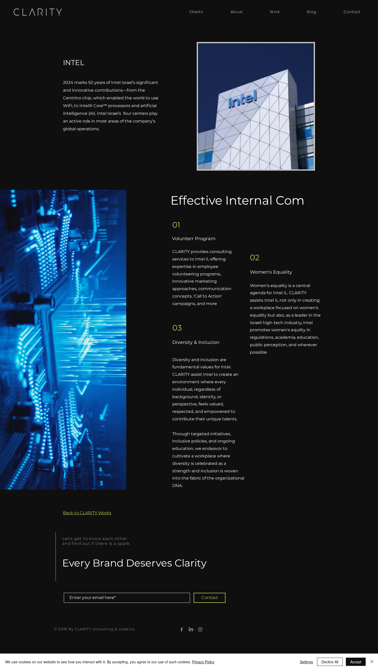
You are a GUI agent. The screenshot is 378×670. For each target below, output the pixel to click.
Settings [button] (306, 661)
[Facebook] (181, 629)
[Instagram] (200, 629)
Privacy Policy (203, 661)
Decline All (329, 661)
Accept (355, 661)
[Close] (372, 662)
